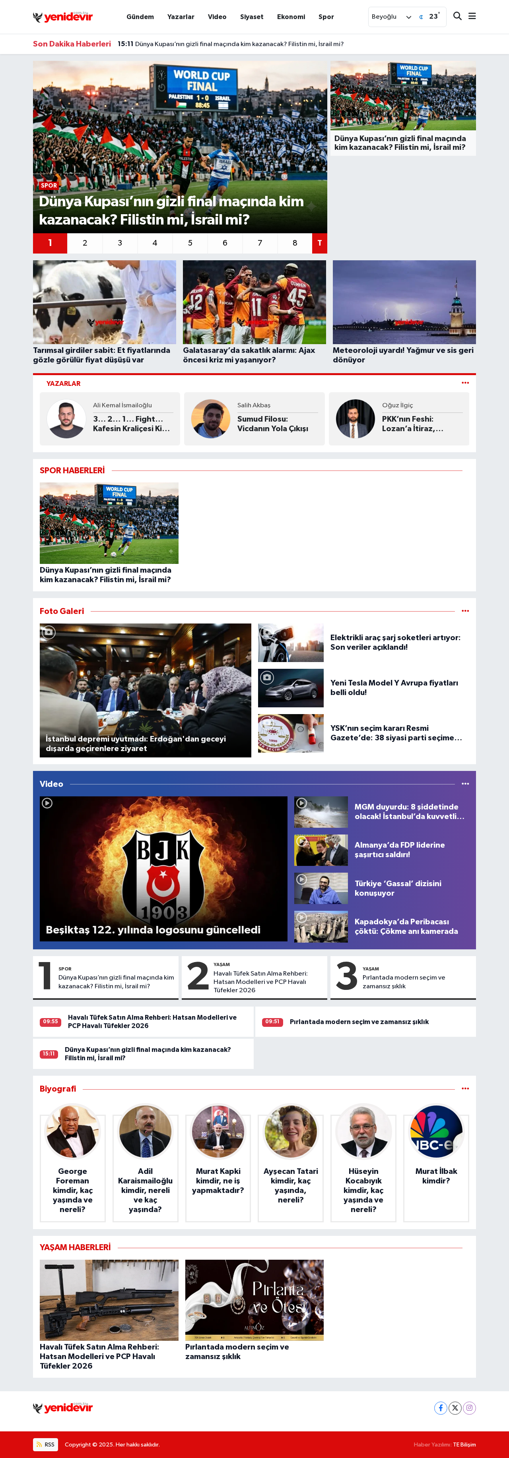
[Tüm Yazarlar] (465, 383)
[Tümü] (465, 1089)
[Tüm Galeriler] (465, 611)
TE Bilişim (464, 1445)
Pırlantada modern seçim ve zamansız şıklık (404, 981)
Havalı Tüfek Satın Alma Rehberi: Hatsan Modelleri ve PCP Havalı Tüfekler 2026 (261, 982)
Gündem (140, 17)
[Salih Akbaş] (211, 418)
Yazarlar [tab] (63, 383)
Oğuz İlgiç (397, 405)
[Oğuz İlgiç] (355, 418)
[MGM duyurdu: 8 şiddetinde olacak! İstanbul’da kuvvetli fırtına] (321, 811)
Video (217, 17)
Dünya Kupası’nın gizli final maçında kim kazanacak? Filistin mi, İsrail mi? (231, 44)
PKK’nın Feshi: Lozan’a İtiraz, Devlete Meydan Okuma (413, 424)
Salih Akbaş (253, 405)
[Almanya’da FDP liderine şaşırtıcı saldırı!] (321, 849)
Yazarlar (180, 17)
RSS (49, 1445)
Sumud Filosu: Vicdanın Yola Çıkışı (272, 424)
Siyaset (252, 17)
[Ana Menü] (469, 16)
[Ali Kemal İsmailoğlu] (66, 418)
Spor (326, 17)
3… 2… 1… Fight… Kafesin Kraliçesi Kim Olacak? (131, 424)
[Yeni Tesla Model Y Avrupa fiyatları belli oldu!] (291, 687)
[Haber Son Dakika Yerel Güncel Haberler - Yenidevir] (63, 16)
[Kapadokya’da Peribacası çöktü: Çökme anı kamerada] (321, 926)
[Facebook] (440, 1408)
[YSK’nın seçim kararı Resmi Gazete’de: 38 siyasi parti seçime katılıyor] (291, 733)
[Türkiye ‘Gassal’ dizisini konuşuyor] (321, 888)
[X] (455, 1408)
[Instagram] (469, 1408)
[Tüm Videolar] (465, 784)
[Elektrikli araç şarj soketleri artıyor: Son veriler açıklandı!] (291, 642)
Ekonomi (291, 17)
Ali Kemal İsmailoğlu (122, 405)
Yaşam (222, 964)
